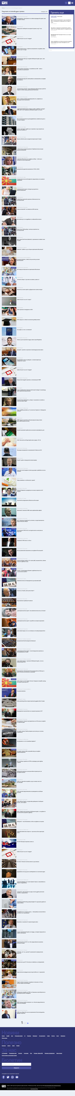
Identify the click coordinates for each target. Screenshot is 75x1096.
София (48, 1035)
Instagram (12, 1077)
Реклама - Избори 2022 (38, 1053)
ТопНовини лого (4, 2)
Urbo (31, 1053)
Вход (69, 3)
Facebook (3, 1077)
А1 (24, 1035)
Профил (17, 1045)
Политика (29, 1035)
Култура (53, 1035)
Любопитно (63, 1035)
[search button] (66, 3)
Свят (12, 1035)
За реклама (26, 1053)
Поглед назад (4, 1038)
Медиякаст (35, 1035)
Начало (3, 1035)
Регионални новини (19, 1035)
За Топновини (4, 1053)
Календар (4, 1045)
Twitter (8, 1077)
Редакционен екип (12, 1053)
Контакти (20, 1053)
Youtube (17, 1077)
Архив (13, 1045)
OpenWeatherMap (34, 1088)
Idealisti (7, 1035)
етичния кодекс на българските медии (53, 1085)
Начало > (3, 7)
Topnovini (4, 1086)
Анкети (8, 1045)
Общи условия (59, 1053)
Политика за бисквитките (50, 1053)
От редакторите (42, 1035)
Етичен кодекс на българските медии (9, 1055)
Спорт (57, 1035)
